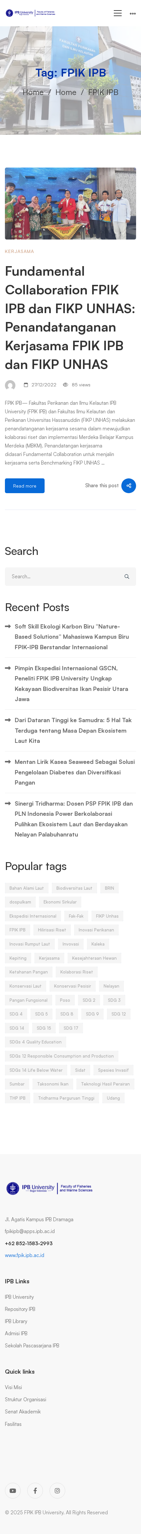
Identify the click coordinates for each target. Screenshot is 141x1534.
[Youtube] (13, 1491)
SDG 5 (41, 1014)
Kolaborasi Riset (76, 971)
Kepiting (18, 958)
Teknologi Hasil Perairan (105, 1084)
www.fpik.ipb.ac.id (24, 1255)
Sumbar (17, 1084)
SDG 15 (44, 1028)
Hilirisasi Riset (52, 929)
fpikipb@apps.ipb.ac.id (30, 1231)
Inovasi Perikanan (96, 929)
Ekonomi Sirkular (60, 901)
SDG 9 (92, 1014)
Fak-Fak (76, 916)
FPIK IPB (18, 929)
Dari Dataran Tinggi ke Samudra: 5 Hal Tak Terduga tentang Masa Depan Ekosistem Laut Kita (73, 730)
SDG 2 (89, 1000)
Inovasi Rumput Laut (30, 944)
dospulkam (20, 901)
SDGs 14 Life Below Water (36, 1070)
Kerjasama (19, 251)
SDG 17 (71, 1028)
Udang (113, 1098)
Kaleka (98, 944)
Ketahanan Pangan (29, 971)
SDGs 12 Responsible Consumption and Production (62, 1056)
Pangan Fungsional (29, 1000)
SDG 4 (16, 1014)
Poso (65, 1000)
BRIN (109, 888)
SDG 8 (66, 1014)
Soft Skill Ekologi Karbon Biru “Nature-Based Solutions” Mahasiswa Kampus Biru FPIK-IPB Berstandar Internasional (72, 637)
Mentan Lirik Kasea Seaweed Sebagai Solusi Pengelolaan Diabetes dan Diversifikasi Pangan (75, 772)
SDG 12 (118, 1014)
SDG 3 (114, 1000)
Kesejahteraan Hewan (94, 958)
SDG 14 (17, 1028)
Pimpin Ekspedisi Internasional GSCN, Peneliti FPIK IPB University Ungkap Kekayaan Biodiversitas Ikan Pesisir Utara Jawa (71, 683)
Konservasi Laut (26, 986)
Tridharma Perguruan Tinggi (66, 1098)
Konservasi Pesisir (72, 986)
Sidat (80, 1070)
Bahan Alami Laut (27, 888)
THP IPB (18, 1098)
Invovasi (71, 944)
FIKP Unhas (107, 916)
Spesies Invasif (113, 1070)
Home (33, 92)
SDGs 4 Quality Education (36, 1041)
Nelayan (111, 986)
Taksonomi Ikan (53, 1084)
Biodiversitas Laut (74, 888)
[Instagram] (57, 1491)
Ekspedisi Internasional (33, 916)
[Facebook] (35, 1491)
